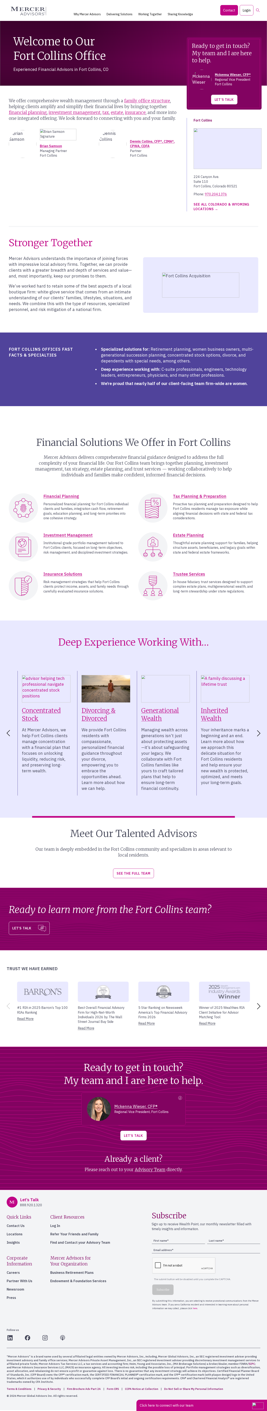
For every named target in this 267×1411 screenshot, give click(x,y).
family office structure (147, 100)
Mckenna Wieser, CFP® (233, 75)
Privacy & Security (49, 1389)
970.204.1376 (216, 194)
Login (247, 10)
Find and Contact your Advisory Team (80, 1242)
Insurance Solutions (62, 574)
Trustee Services (189, 574)
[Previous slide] (7, 1006)
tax (105, 112)
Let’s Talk (224, 99)
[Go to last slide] (7, 733)
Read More (25, 1019)
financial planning (28, 112)
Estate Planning (188, 535)
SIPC (252, 1364)
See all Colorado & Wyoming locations (221, 206)
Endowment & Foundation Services (78, 1281)
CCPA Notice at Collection (141, 1389)
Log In (55, 1226)
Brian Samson (51, 146)
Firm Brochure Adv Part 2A (84, 1389)
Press (11, 1298)
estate (117, 112)
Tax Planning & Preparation (199, 496)
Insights (13, 1242)
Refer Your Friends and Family (74, 1234)
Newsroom (15, 1289)
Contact (229, 10)
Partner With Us (19, 1281)
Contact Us (16, 1226)
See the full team (133, 873)
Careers (13, 1272)
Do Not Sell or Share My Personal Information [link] (193, 1389)
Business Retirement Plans (72, 1272)
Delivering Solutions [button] (119, 14)
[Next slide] (259, 733)
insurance (135, 112)
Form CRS (113, 1389)
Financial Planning (61, 496)
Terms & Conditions (19, 1389)
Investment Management (68, 535)
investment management (75, 112)
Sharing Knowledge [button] (180, 14)
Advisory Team (150, 1169)
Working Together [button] (150, 14)
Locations (15, 1234)
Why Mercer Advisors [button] (87, 14)
